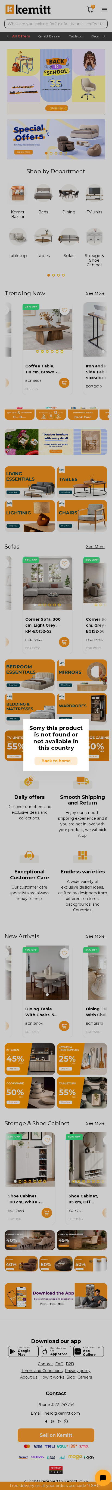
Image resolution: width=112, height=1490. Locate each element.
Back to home (56, 760)
